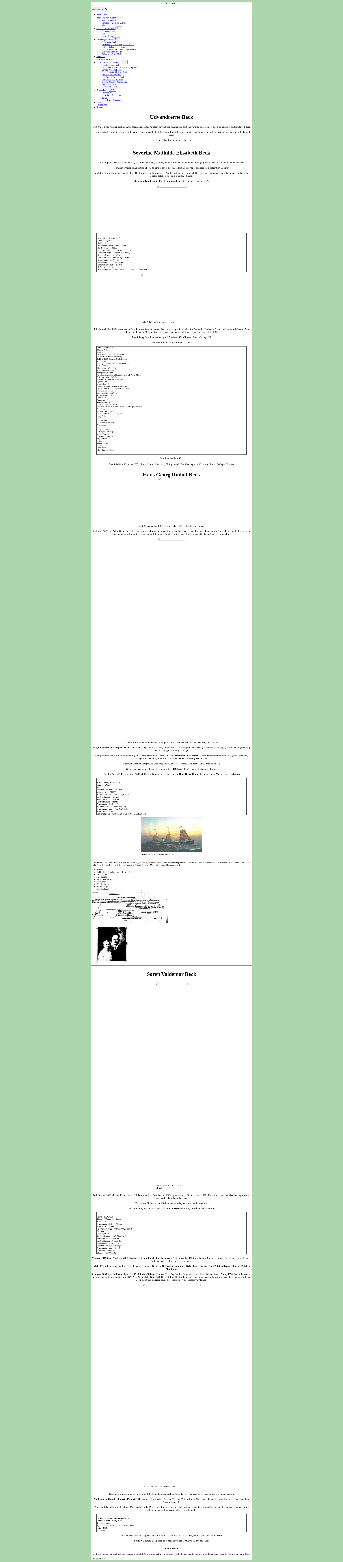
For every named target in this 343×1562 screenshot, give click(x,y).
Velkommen (101, 14)
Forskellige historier (104, 39)
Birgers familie (102, 90)
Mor (103, 25)
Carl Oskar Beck (109, 84)
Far (103, 34)
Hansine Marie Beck (128, 65)
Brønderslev (107, 93)
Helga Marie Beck (109, 87)
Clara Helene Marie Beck (112, 79)
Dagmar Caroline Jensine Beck (115, 82)
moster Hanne (108, 36)
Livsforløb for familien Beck (108, 62)
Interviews (100, 56)
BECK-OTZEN (171, 3)
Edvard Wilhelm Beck (121, 70)
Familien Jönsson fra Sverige (114, 23)
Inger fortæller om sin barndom (115, 47)
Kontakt (99, 107)
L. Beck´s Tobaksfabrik (112, 52)
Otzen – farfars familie (105, 28)
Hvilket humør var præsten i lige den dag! (119, 49)
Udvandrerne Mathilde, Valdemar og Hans (120, 67)
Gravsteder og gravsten (106, 59)
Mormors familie (109, 20)
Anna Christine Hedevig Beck (114, 72)
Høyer (104, 97)
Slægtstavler (101, 105)
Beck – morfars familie (106, 18)
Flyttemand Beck (109, 42)
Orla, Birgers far (114, 95)
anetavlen (100, 102)
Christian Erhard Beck (111, 75)
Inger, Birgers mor (115, 100)
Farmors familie (108, 31)
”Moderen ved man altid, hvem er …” (118, 44)
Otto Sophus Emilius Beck (113, 77)
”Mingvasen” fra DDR (111, 54)
